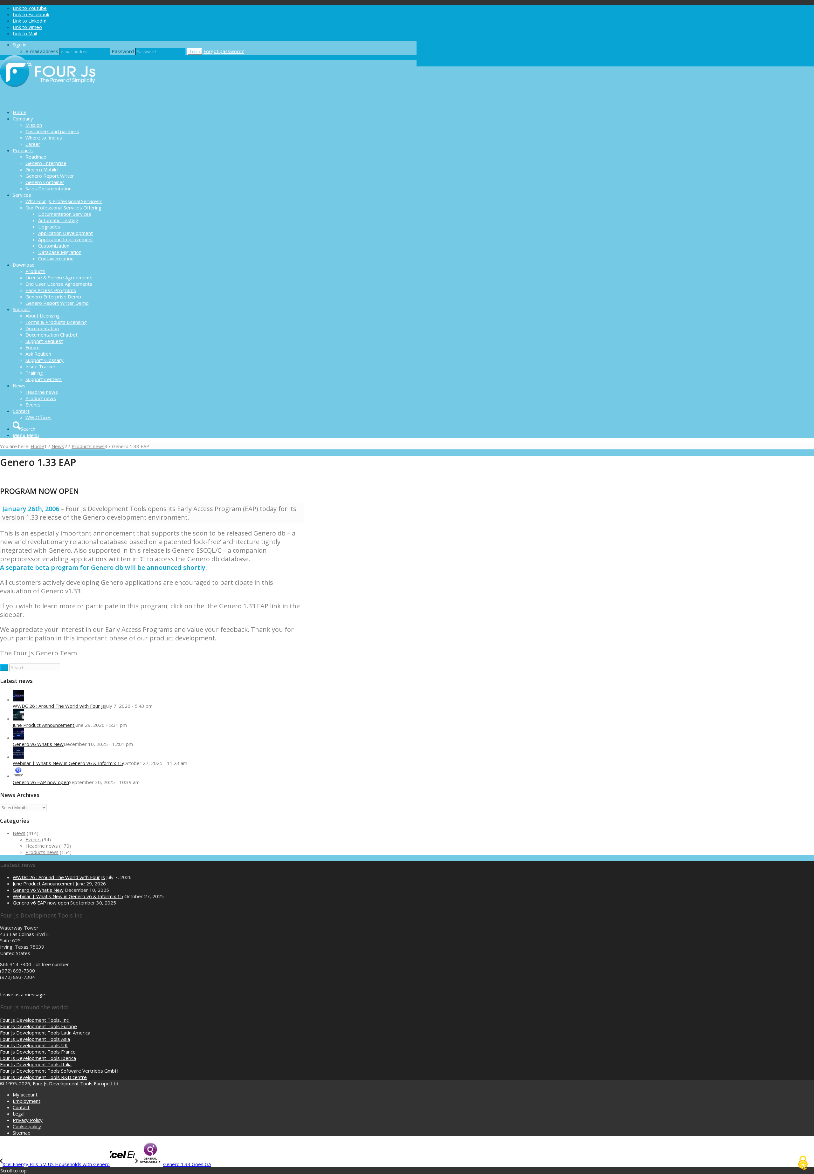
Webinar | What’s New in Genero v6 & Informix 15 (68, 763)
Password (123, 51)
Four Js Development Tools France (38, 1051)
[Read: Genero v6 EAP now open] (18, 776)
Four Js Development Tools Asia (35, 1039)
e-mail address (41, 51)
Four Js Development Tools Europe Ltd (75, 1083)
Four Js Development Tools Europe (38, 1026)
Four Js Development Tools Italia (36, 1064)
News (19, 833)
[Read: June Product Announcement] (18, 718)
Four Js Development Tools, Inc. (35, 1020)
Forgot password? (224, 51)
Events (33, 839)
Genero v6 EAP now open (41, 782)
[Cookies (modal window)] (803, 1163)
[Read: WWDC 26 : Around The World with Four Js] (18, 699)
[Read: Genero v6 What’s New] (18, 737)
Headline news (41, 846)
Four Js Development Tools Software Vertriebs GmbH (59, 1071)
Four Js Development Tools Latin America (45, 1032)
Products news (42, 852)
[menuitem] (215, 112)
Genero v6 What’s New (38, 744)
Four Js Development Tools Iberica (38, 1058)
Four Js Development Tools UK (34, 1045)
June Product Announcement (43, 725)
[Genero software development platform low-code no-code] (47, 101)
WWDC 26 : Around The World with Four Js (59, 706)
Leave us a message (22, 994)
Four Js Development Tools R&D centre (43, 1077)
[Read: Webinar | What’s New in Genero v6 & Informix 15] (18, 757)
